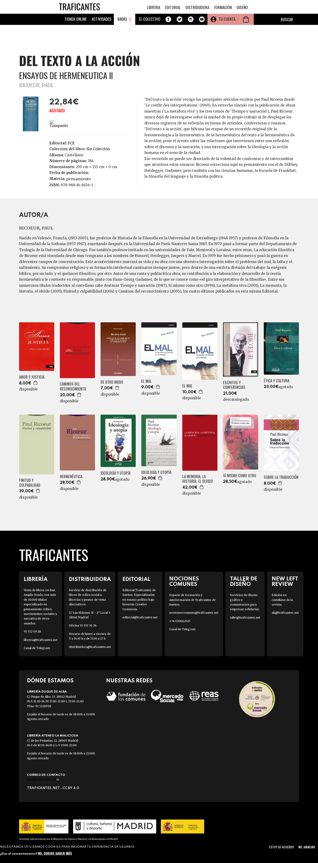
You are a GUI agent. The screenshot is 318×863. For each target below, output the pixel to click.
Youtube (201, 19)
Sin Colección (98, 149)
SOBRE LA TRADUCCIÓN (281, 477)
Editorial (173, 7)
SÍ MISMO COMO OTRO (239, 475)
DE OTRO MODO (112, 382)
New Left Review (285, 581)
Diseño (242, 7)
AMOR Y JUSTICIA (31, 377)
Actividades (102, 19)
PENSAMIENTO (78, 179)
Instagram (190, 19)
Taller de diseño (243, 581)
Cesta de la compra (245, 19)
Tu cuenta (227, 19)
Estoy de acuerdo (281, 846)
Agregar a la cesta (36, 383)
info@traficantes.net (43, 779)
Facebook (168, 19)
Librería (35, 579)
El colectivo (149, 19)
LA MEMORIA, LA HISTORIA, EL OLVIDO (197, 479)
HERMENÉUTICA (71, 476)
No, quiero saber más (55, 853)
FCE (71, 143)
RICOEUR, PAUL (36, 85)
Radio (122, 19)
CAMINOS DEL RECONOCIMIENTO (73, 386)
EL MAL (146, 381)
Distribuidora (197, 7)
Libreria (153, 7)
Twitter (179, 19)
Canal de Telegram (37, 648)
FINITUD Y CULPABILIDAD (29, 483)
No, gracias (306, 846)
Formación (223, 7)
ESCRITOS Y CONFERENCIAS (234, 385)
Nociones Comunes (184, 581)
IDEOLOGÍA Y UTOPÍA (116, 473)
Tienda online (75, 19)
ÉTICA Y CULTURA (276, 380)
